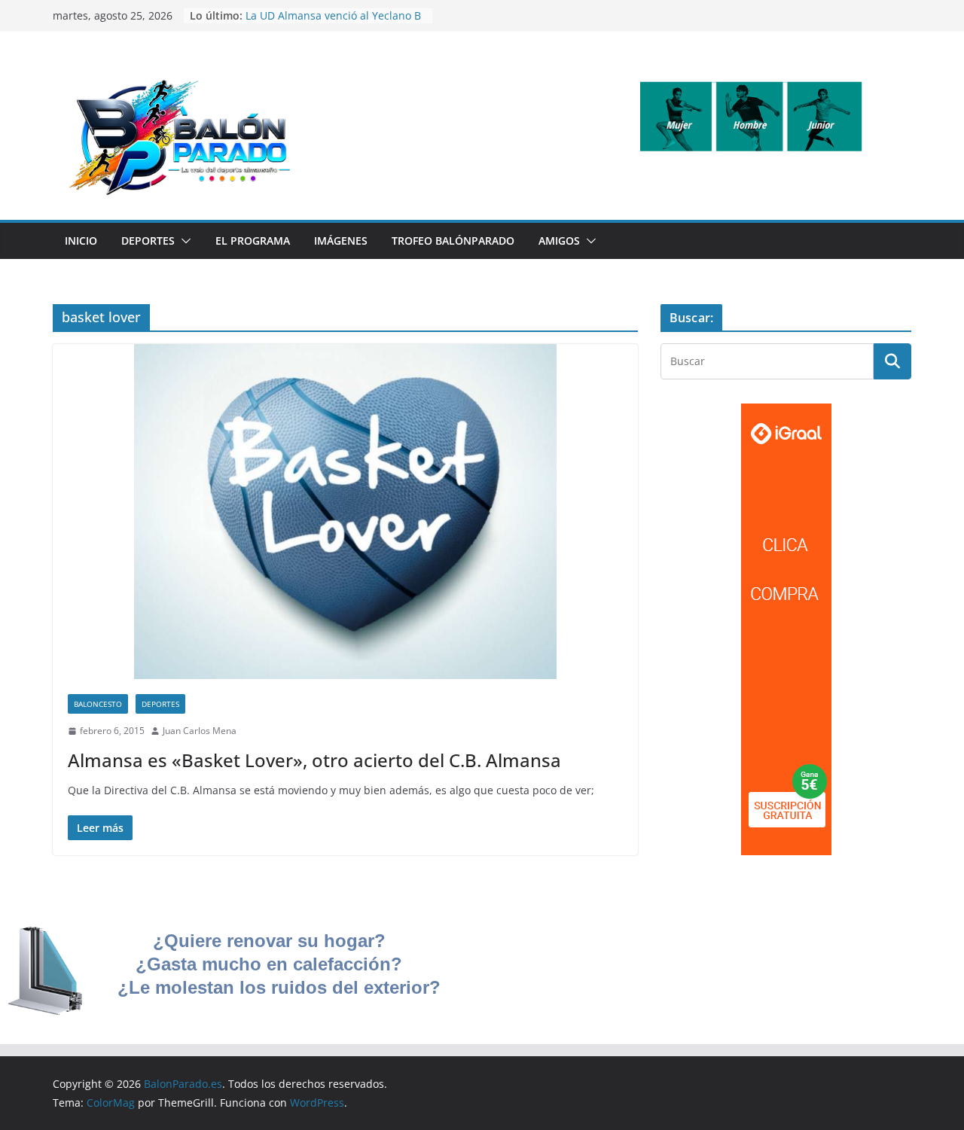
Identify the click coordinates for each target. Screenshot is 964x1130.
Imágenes (341, 240)
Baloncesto (98, 704)
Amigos (559, 240)
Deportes (148, 240)
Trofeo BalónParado (453, 240)
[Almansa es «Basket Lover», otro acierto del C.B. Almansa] (345, 511)
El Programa (252, 240)
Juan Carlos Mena (199, 730)
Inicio (81, 240)
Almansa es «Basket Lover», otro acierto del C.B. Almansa (314, 760)
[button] (183, 240)
